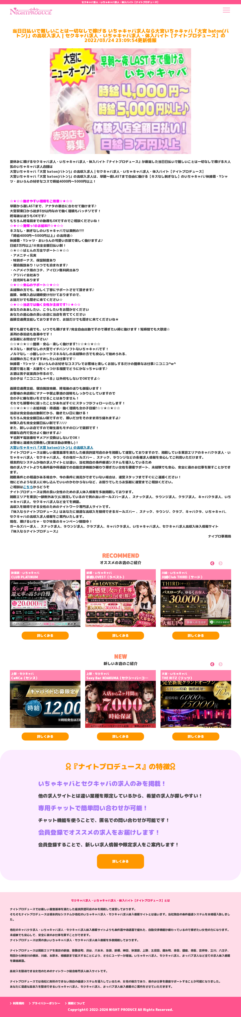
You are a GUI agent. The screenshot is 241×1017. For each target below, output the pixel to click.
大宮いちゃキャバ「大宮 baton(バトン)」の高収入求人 (51, 447)
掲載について (76, 1003)
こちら (28, 487)
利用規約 (18, 1003)
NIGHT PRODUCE (123, 1009)
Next (226, 564)
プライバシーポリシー (46, 1003)
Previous (218, 564)
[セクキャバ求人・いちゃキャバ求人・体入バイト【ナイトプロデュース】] (31, 12)
